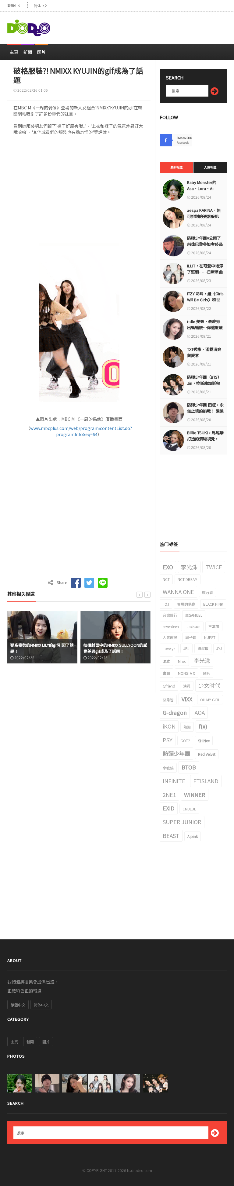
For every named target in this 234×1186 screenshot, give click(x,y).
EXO (168, 567)
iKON (169, 726)
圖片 (41, 52)
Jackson (193, 626)
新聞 (27, 52)
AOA (200, 712)
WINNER (194, 795)
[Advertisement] (155, 25)
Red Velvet (206, 754)
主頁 (14, 52)
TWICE (213, 567)
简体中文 (40, 5)
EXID (169, 808)
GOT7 (185, 740)
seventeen (171, 626)
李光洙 (189, 567)
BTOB (189, 767)
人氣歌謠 (170, 637)
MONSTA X (186, 673)
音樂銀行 (170, 615)
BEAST (171, 835)
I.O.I (166, 604)
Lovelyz (169, 648)
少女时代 (209, 685)
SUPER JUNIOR (182, 822)
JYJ (219, 648)
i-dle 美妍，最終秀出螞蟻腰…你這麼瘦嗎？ (205, 327)
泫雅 (166, 661)
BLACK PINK (213, 604)
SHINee (204, 740)
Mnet (182, 661)
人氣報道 (210, 167)
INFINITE (174, 781)
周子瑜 (190, 637)
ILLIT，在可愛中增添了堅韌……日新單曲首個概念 (205, 272)
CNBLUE (189, 808)
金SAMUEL (193, 615)
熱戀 (187, 726)
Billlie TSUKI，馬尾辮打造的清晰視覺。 (205, 436)
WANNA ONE (178, 592)
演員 (186, 685)
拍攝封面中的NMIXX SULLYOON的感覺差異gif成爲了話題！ (44, 648)
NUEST (209, 637)
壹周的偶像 (186, 604)
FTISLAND (205, 781)
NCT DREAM (187, 579)
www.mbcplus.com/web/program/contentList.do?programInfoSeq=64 (81, 431)
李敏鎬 (168, 767)
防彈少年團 (176, 753)
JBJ (186, 648)
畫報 (166, 673)
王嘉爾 (213, 626)
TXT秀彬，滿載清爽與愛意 (204, 352)
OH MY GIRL (210, 699)
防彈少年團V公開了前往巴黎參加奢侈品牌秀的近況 (205, 244)
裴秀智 (168, 699)
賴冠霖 (207, 592)
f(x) (203, 726)
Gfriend (169, 685)
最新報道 (176, 167)
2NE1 (169, 795)
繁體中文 (14, 5)
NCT (166, 579)
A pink (192, 836)
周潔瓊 (202, 648)
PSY (167, 740)
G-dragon (175, 712)
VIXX (187, 699)
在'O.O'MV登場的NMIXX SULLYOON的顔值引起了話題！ (116, 648)
